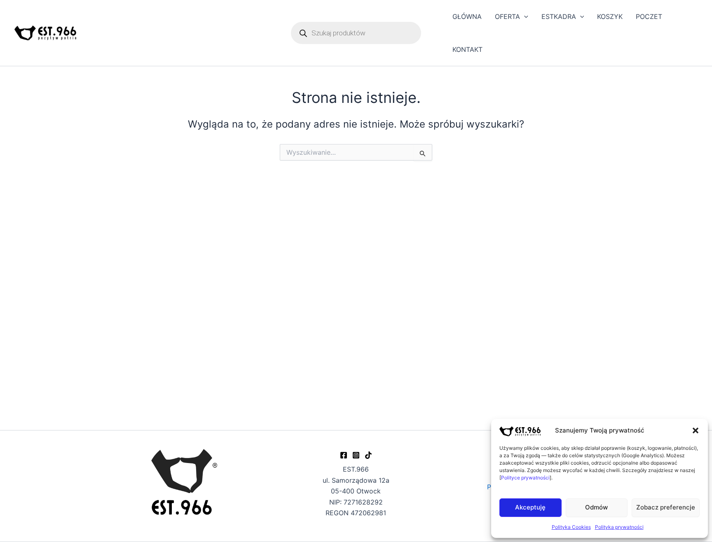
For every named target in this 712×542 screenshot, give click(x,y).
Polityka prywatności (619, 527)
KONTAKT (467, 49)
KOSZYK (610, 16)
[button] (695, 430)
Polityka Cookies (571, 527)
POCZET (649, 16)
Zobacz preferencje (665, 507)
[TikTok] (368, 455)
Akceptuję (530, 507)
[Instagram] (356, 455)
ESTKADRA (558, 16)
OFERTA (507, 16)
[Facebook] (343, 455)
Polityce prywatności (525, 478)
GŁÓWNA (467, 16)
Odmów (596, 507)
